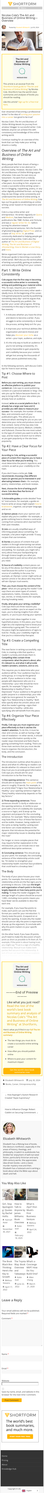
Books (8, 1084)
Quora (39, 214)
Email (5, 1368)
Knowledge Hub (9, 1469)
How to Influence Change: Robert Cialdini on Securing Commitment (21, 1111)
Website (5, 1380)
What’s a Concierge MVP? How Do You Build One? (32, 1267)
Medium (9, 217)
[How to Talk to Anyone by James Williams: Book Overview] (20, 1189)
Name (5, 1354)
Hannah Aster (7, 1221)
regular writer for (21, 222)
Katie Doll (18, 1227)
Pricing (5, 1460)
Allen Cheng (30, 1278)
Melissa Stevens (31, 1224)
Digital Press (29, 230)
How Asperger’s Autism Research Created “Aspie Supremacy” (21, 1096)
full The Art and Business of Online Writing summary (21, 1032)
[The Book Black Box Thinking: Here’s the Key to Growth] (8, 1247)
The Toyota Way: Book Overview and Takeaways (20, 1267)
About (4, 1464)
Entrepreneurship (27, 1084)
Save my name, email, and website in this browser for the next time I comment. (20, 1393)
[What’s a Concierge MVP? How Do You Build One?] (32, 1247)
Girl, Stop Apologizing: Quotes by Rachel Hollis (7, 1210)
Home (4, 1456)
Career (15, 1084)
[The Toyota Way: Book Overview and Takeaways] (20, 1247)
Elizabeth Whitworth (23, 27)
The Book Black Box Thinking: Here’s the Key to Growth (7, 1269)
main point (31, 782)
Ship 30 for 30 (17, 233)
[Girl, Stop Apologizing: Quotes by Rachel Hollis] (8, 1189)
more (8, 249)
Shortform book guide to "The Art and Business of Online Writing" (20, 88)
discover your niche (24, 335)
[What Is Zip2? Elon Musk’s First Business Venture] (32, 1189)
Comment (7, 1318)
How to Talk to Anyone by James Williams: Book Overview (19, 1213)
